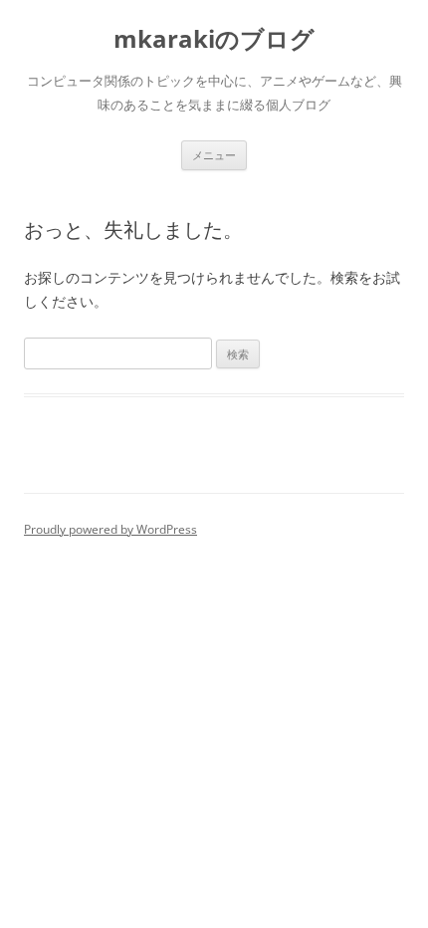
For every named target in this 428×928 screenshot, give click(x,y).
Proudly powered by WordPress (110, 529)
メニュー (214, 154)
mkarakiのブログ (214, 39)
